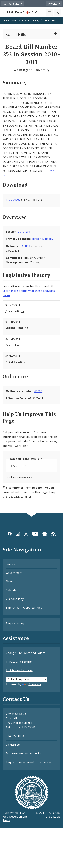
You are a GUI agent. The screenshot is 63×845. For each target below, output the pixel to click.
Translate (34, 684)
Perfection (13, 345)
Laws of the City (30, 20)
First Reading (14, 310)
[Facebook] (10, 534)
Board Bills (50, 20)
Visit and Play (15, 599)
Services (11, 564)
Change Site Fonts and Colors (25, 653)
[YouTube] (35, 534)
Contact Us (13, 745)
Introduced (13, 199)
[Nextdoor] (44, 534)
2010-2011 (25, 231)
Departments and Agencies (24, 753)
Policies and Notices (19, 670)
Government (10, 20)
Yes (14, 466)
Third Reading (15, 362)
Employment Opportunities (24, 607)
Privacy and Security (19, 661)
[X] (26, 534)
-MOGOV (20, 12)
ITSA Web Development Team (15, 816)
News (9, 581)
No (26, 466)
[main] (31, 266)
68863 (26, 246)
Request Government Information (28, 762)
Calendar (12, 590)
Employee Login (16, 623)
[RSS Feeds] (53, 534)
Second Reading (16, 328)
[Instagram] (18, 534)
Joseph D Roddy (42, 239)
